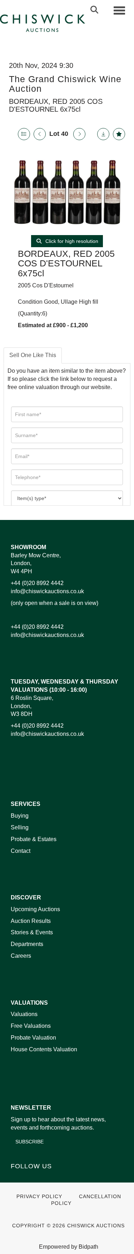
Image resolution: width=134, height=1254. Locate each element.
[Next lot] (79, 134)
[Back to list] (24, 134)
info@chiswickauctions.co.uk (47, 591)
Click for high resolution (71, 241)
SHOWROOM (28, 547)
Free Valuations (31, 1026)
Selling (20, 827)
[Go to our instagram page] (62, 1178)
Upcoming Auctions (35, 909)
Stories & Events (32, 932)
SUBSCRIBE (29, 1141)
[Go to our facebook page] (17, 1178)
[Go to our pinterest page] (47, 1178)
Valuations (24, 1014)
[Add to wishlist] (119, 134)
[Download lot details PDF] (103, 134)
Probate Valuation (33, 1038)
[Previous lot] (40, 134)
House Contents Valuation (44, 1049)
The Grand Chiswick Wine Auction (65, 84)
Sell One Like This (32, 355)
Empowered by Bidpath (68, 1247)
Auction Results (31, 921)
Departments (27, 944)
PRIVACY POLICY (39, 1196)
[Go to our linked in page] (32, 1178)
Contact (20, 851)
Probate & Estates (33, 839)
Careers (21, 956)
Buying (20, 816)
